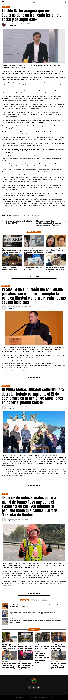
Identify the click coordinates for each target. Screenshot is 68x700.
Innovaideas (48, 697)
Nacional (40, 215)
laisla (10, 308)
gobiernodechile (31, 215)
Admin (10, 408)
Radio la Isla (12, 25)
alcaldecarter (16, 215)
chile (23, 215)
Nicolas (11, 521)
